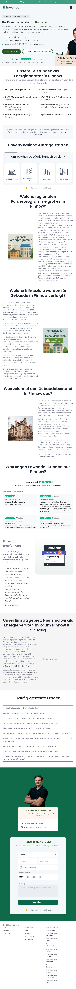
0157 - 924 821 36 (37, 823)
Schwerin (8, 666)
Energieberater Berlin (51, 940)
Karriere (6, 930)
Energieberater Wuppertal (51, 945)
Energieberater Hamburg (51, 934)
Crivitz (14, 672)
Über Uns (6, 933)
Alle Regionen (51, 930)
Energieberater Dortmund (51, 955)
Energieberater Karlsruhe (51, 950)
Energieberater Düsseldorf (51, 976)
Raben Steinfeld (22, 666)
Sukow (29, 672)
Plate (20, 672)
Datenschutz (29, 936)
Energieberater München (51, 961)
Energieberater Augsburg (51, 971)
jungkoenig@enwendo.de (39, 827)
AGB (26, 930)
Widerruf (28, 933)
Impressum (29, 940)
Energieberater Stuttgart (51, 966)
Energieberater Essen (51, 982)
